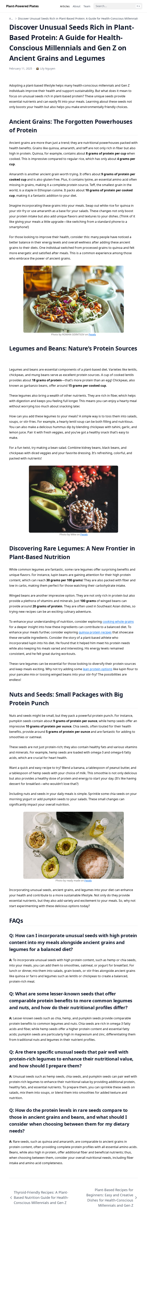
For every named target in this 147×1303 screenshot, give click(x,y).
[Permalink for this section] (41, 130)
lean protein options (97, 669)
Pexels (92, 334)
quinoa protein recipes (95, 632)
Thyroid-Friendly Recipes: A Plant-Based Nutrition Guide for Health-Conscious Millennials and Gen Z (41, 1197)
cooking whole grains (118, 621)
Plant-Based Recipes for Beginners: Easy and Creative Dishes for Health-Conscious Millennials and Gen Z (109, 1198)
